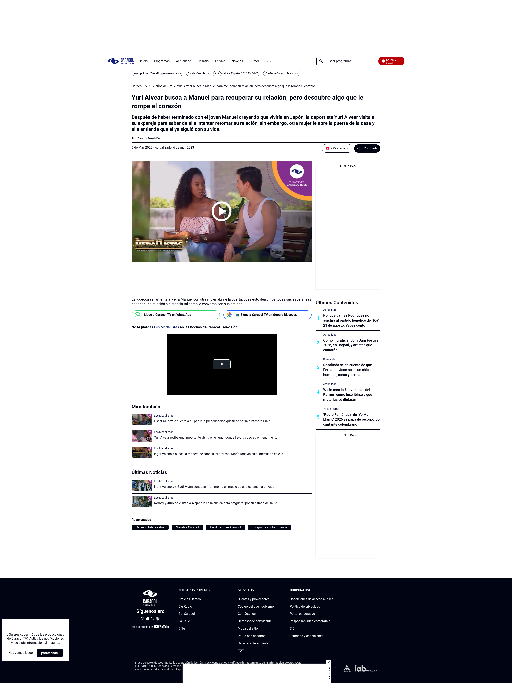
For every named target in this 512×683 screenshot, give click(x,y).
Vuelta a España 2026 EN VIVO (239, 73)
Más (269, 61)
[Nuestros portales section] (212, 590)
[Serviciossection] (272, 590)
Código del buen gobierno (256, 606)
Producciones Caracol (225, 527)
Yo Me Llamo (331, 408)
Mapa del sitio (248, 628)
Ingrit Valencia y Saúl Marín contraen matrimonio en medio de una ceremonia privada (214, 487)
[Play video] (222, 211)
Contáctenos (247, 614)
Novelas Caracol (187, 527)
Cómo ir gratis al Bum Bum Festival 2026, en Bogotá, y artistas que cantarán (351, 345)
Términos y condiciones (306, 636)
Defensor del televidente (255, 621)
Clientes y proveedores (253, 599)
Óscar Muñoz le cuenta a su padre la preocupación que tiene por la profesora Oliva (212, 421)
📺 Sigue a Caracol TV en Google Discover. (266, 315)
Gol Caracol (186, 614)
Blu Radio (185, 606)
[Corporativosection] (332, 590)
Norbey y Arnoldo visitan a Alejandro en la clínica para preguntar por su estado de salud (215, 503)
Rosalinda (329, 359)
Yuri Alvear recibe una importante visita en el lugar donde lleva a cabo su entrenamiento (215, 437)
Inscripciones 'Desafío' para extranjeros (157, 73)
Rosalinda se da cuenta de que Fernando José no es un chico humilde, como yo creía (347, 370)
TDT (241, 650)
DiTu (181, 628)
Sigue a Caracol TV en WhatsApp (167, 315)
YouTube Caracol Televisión (282, 73)
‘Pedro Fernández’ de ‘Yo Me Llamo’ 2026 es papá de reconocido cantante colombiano (351, 419)
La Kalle (184, 621)
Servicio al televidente (253, 643)
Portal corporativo (302, 614)
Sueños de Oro (162, 86)
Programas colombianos (269, 527)
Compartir (371, 148)
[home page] (121, 61)
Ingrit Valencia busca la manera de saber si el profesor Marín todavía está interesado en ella (218, 454)
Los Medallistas (166, 327)
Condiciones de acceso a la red (311, 599)
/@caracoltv (339, 148)
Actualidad (330, 309)
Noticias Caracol (190, 599)
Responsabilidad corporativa (310, 621)
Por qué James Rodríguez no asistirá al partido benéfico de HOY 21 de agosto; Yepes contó (351, 320)
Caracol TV (139, 86)
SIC (292, 628)
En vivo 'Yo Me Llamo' (201, 73)
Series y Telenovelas (150, 527)
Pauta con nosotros (251, 636)
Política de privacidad (305, 606)
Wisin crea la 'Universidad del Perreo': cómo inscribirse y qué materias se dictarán (347, 395)
